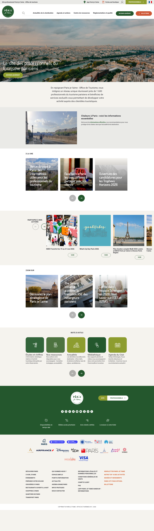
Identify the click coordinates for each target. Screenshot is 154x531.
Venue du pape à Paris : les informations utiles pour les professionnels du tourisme (41, 175)
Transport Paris (32, 497)
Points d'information (60, 478)
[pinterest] (77, 411)
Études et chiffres (34, 354)
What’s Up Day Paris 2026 (89, 249)
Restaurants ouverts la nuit (37, 487)
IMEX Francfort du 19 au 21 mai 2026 (60, 249)
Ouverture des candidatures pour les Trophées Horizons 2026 (110, 179)
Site (102, 398)
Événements (30, 478)
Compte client (83, 482)
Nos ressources (54, 354)
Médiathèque (94, 354)
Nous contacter (58, 491)
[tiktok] (73, 411)
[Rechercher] (23, 13)
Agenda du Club (116, 354)
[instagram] (66, 411)
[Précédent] (72, 198)
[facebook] (62, 411)
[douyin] (84, 411)
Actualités (72, 354)
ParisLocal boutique (112, 2)
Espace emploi (57, 474)
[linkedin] (69, 411)
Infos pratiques (58, 487)
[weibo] (88, 411)
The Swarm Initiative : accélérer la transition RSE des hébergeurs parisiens (76, 292)
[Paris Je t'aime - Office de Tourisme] (8, 11)
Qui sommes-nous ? (59, 471)
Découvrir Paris (32, 471)
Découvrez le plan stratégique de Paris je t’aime (41, 297)
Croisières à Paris (33, 484)
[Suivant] (81, 198)
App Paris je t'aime (93, 2)
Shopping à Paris (32, 491)
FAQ (79, 485)
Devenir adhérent (13, 75)
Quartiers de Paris (33, 494)
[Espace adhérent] (122, 2)
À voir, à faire (31, 474)
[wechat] (80, 411)
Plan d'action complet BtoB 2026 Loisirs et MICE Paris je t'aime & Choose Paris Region (128, 251)
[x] (91, 411)
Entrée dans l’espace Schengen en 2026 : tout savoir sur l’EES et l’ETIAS (110, 294)
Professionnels (116, 398)
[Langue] (150, 2)
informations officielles (98, 122)
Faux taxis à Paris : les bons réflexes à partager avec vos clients (76, 179)
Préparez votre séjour (35, 481)
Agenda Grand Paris (59, 484)
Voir (72, 255)
